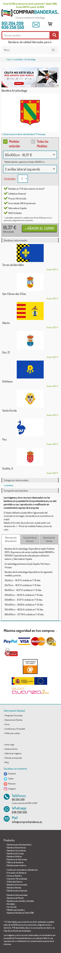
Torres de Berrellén (13, 265)
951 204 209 (12, 23)
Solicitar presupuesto (13, 758)
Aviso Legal (9, 744)
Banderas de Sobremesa (17, 859)
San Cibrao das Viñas (14, 294)
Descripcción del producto (11, 539)
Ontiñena (7, 381)
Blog (7, 762)
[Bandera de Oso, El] (30, 340)
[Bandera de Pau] (30, 427)
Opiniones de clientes (49, 539)
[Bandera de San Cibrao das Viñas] (30, 282)
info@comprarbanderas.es (27, 822)
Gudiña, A (7, 468)
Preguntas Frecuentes (14, 715)
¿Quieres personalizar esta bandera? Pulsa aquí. (24, 134)
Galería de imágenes (13, 753)
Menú (6, 50)
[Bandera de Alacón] (30, 311)
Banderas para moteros (16, 865)
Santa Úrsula (9, 410)
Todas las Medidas (42, 143)
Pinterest (11, 783)
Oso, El (6, 352)
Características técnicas (30, 539)
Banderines (33, 869)
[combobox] (30, 155)
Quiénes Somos (11, 749)
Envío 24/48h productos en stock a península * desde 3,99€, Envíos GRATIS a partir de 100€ (30, 5)
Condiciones (10, 729)
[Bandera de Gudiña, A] (30, 457)
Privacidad (21, 729)
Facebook (11, 773)
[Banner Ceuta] (30, 77)
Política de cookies (12, 733)
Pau (4, 439)
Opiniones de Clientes (13, 720)
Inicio (9, 59)
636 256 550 (12, 27)
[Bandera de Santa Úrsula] (30, 399)
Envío (7, 724)
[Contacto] (36, 24)
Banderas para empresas (17, 890)
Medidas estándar (14, 143)
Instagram (11, 788)
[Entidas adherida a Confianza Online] (30, 666)
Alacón (6, 323)
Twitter (10, 778)
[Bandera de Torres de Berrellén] (30, 253)
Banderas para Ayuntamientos (19, 844)
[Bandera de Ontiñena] (30, 370)
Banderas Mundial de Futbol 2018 (20, 912)
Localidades (18, 59)
